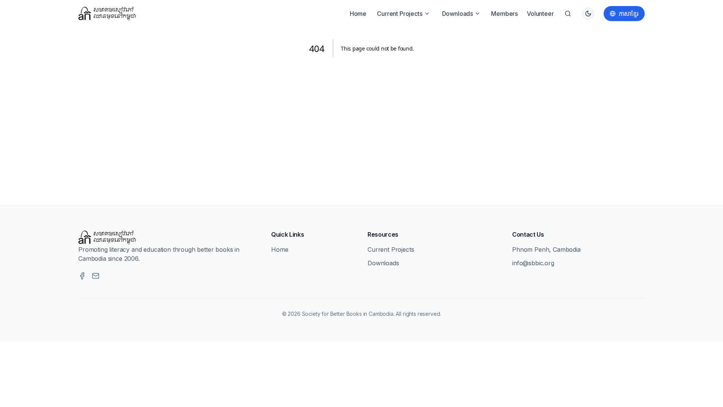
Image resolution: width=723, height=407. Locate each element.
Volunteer (540, 13)
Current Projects (399, 13)
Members (504, 13)
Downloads (457, 13)
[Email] (95, 276)
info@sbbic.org (533, 263)
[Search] (568, 13)
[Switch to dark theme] (588, 13)
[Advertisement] (361, 122)
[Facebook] (82, 276)
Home (358, 13)
